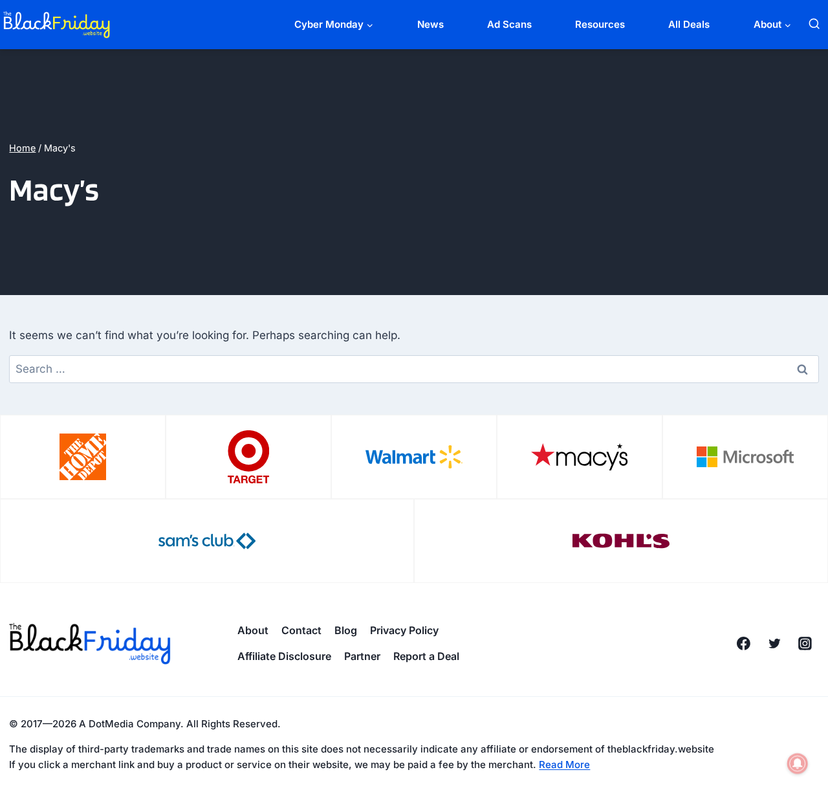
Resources (600, 24)
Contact (301, 630)
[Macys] (579, 457)
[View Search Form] (814, 24)
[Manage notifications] (797, 763)
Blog (345, 630)
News (430, 24)
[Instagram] (805, 643)
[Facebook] (743, 643)
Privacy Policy (404, 630)
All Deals (689, 24)
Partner (362, 656)
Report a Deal (426, 656)
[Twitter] (774, 643)
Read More (564, 764)
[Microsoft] (745, 457)
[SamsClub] (207, 541)
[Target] (248, 457)
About (252, 630)
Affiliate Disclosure (284, 656)
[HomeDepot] (83, 457)
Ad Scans (509, 24)
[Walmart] (414, 457)
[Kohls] (621, 541)
